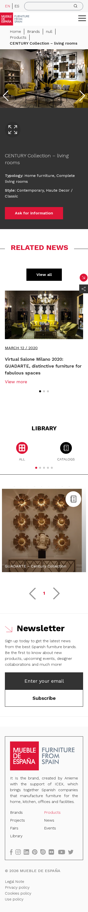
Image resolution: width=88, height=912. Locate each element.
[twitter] (72, 852)
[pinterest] (36, 852)
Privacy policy (17, 887)
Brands (33, 31)
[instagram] (19, 852)
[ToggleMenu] (82, 18)
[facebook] (12, 852)
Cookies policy (18, 893)
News (49, 820)
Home (15, 31)
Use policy (14, 899)
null (49, 31)
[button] (82, 18)
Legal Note (14, 881)
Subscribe (44, 698)
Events (50, 828)
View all (44, 274)
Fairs (14, 828)
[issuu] (44, 852)
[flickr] (53, 852)
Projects (17, 820)
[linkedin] (28, 852)
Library (16, 836)
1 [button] (44, 593)
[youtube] (63, 852)
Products (18, 37)
